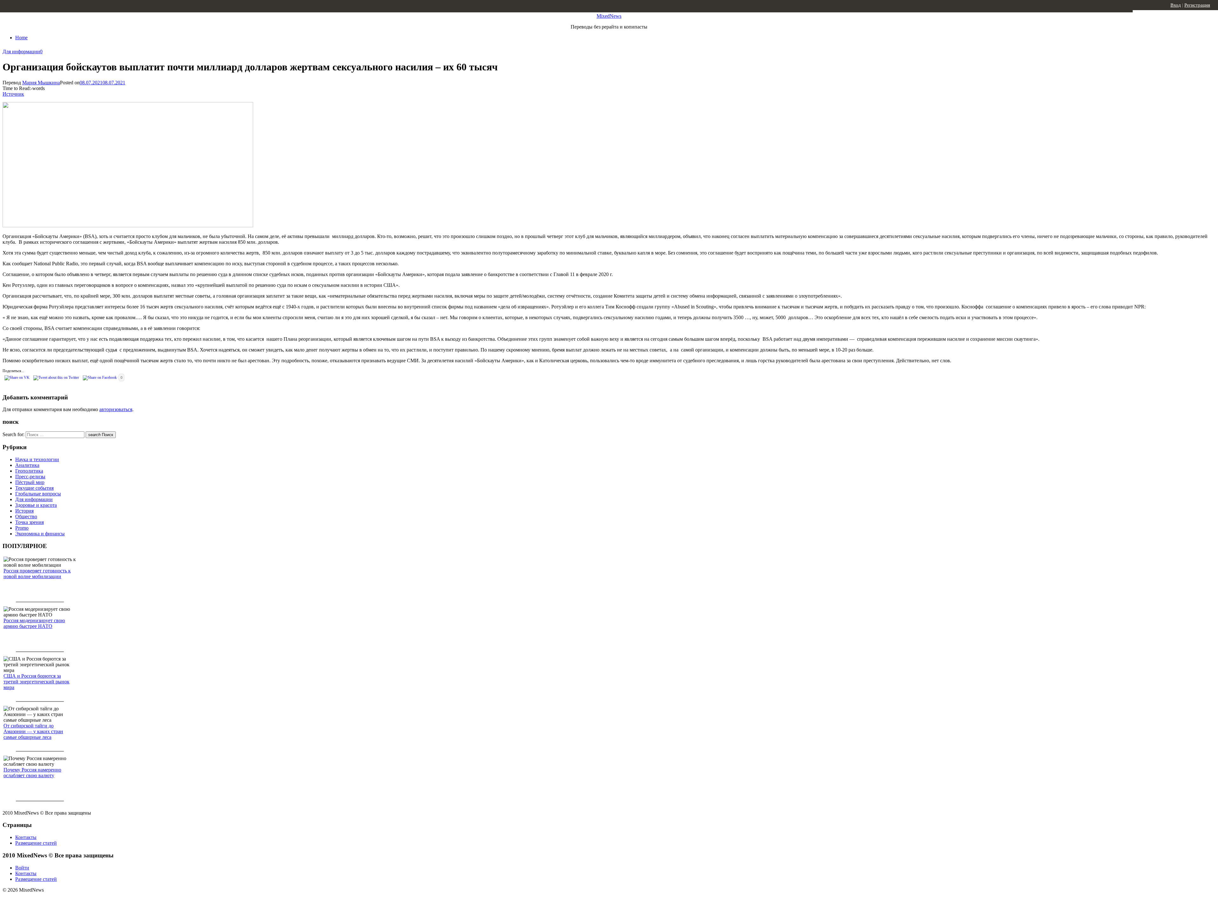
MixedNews (609, 16)
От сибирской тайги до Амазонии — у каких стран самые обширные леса (33, 731)
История (24, 510)
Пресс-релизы (30, 476)
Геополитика (29, 471)
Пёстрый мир (29, 482)
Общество (26, 516)
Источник (13, 94)
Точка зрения (29, 522)
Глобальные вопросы (38, 493)
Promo (22, 528)
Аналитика (27, 465)
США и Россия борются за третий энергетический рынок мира (36, 681)
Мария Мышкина (41, 82)
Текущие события (34, 488)
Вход (1175, 5)
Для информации (21, 51)
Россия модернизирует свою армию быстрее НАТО (34, 623)
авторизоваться (115, 409)
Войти (22, 867)
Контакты (25, 837)
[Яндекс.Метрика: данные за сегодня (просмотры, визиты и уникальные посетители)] (52, 901)
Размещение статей (36, 843)
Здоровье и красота (36, 505)
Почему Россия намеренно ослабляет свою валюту (32, 772)
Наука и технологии (37, 459)
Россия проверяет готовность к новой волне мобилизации (37, 573)
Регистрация (1197, 5)
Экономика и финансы (40, 533)
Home (21, 37)
